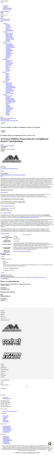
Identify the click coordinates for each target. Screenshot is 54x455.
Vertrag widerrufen (7, 440)
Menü (2, 21)
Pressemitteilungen (7, 398)
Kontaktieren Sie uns (7, 8)
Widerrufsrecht (6, 438)
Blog (2, 17)
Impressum (5, 418)
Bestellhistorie (6, 437)
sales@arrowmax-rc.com (8, 205)
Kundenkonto (6, 436)
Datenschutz (5, 420)
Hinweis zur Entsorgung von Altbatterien (21, 251)
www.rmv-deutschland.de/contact (10, 411)
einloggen (30, 277)
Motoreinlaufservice (7, 429)
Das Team (5, 416)
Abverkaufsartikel (7, 430)
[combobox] (7, 15)
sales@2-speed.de (7, 212)
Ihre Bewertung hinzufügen (12, 168)
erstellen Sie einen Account (39, 277)
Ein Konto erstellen (7, 9)
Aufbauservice (6, 432)
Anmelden (5, 6)
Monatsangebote (6, 427)
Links (2, 2)
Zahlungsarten (6, 441)
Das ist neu (5, 397)
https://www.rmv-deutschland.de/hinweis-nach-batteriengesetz (26, 217)
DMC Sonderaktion (7, 428)
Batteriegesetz (6, 421)
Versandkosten (11, 145)
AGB (4, 419)
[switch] (49, 450)
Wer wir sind (5, 415)
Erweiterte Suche (6, 443)
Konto (2, 117)
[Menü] (52, 442)
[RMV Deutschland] (5, 11)
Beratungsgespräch (7, 426)
